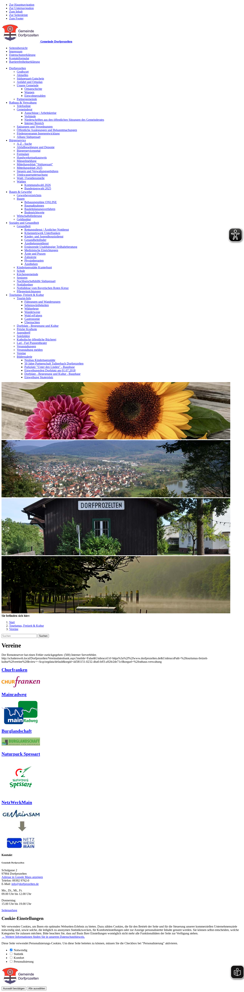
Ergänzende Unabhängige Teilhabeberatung (50, 246)
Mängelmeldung (26, 161)
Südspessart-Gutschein (30, 78)
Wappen (29, 92)
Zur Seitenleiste (18, 15)
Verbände (30, 116)
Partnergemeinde (27, 99)
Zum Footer (16, 18)
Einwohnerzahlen (35, 95)
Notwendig (20, 950)
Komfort (19, 957)
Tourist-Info (24, 298)
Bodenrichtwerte (34, 212)
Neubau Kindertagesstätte (39, 360)
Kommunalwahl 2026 (37, 185)
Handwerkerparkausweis (32, 157)
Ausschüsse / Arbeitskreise (40, 112)
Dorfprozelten (17, 68)
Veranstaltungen (26, 346)
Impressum (15, 51)
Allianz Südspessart (28, 136)
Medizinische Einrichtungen (41, 250)
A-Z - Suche (24, 143)
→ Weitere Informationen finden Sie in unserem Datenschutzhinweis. (43, 936)
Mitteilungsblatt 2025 (29, 167)
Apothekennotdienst (36, 243)
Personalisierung (24, 961)
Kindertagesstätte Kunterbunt (34, 267)
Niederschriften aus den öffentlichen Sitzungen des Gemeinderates (64, 119)
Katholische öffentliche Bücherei (36, 339)
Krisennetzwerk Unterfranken (42, 233)
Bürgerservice (17, 140)
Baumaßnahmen (34, 205)
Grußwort (23, 71)
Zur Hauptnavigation (21, 4)
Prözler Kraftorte (27, 329)
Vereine (21, 353)
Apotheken (31, 264)
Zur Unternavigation (21, 8)
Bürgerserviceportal (28, 150)
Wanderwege (32, 312)
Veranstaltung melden (30, 349)
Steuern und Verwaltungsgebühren (37, 171)
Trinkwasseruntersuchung (32, 174)
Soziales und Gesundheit (24, 222)
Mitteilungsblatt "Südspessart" (35, 164)
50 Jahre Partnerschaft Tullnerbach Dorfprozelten (53, 363)
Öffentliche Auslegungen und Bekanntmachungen (47, 130)
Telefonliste (24, 106)
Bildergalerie (24, 356)
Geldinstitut (24, 219)
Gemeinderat (24, 109)
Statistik (18, 954)
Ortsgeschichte (33, 88)
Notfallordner (25, 284)
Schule (21, 270)
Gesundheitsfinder (35, 240)
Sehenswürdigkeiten (36, 305)
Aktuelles (22, 75)
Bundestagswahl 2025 (37, 188)
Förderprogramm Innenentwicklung (38, 133)
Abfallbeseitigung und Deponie (36, 147)
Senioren (22, 277)
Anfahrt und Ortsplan (30, 82)
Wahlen (21, 181)
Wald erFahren (33, 315)
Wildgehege (31, 308)
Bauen (21, 198)
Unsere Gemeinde (28, 85)
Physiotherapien (34, 260)
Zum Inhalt (15, 11)
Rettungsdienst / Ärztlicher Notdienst (46, 229)
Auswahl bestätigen (14, 988)
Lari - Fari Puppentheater (32, 343)
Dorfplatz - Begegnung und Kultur (38, 325)
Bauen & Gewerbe (20, 191)
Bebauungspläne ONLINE (40, 202)
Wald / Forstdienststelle (31, 178)
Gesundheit (23, 226)
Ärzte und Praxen (35, 253)
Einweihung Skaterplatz (38, 377)
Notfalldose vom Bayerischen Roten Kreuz (43, 288)
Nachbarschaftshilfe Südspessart (36, 281)
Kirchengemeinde (27, 274)
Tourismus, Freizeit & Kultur (26, 294)
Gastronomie (32, 318)
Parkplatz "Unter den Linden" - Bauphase (49, 367)
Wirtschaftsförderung (29, 215)
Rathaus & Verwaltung (23, 102)
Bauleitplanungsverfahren (39, 209)
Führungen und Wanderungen (42, 301)
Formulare (23, 154)
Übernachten (32, 322)
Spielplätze (23, 336)
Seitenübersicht (18, 48)
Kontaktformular (19, 58)
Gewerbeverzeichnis (29, 195)
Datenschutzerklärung (22, 54)
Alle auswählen (36, 988)
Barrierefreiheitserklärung (24, 61)
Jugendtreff (23, 332)
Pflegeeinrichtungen (29, 291)
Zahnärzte (30, 257)
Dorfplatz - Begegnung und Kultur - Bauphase (52, 373)
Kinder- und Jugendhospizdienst (43, 236)
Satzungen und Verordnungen (35, 126)
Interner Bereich (34, 123)
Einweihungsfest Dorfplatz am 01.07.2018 (49, 370)
